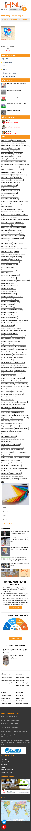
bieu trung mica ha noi (7, 370)
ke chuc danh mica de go (20, 330)
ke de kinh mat (17, 177)
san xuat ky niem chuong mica (19, 19)
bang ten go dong (23, 320)
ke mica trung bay (6, 404)
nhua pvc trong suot (6, 206)
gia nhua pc (15, 225)
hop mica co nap (5, 465)
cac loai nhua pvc (23, 201)
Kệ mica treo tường (6, 703)
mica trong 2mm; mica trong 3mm (10, 159)
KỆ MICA (4, 69)
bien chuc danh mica (15, 473)
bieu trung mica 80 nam (23, 373)
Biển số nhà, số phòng (22, 703)
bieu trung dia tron (6, 211)
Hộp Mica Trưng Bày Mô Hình (14, 110)
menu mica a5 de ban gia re (22, 415)
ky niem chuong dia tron (18, 211)
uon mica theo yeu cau (15, 172)
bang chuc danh (5, 478)
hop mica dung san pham (20, 354)
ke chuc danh (14, 478)
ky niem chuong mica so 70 (22, 367)
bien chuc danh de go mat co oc (9, 333)
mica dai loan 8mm (6, 241)
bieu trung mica (22, 174)
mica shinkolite (5, 259)
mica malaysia (24, 167)
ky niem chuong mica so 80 (8, 373)
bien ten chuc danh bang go (8, 307)
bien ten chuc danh (6, 441)
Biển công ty (19, 695)
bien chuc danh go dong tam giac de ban (11, 322)
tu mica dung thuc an (6, 386)
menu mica (23, 426)
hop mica (14, 468)
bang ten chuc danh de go (8, 344)
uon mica (14, 174)
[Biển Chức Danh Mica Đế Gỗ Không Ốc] (3, 85)
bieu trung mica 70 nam (7, 367)
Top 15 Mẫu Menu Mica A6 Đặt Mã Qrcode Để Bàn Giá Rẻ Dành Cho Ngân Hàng (20, 539)
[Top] (26, 821)
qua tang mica (20, 378)
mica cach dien (5, 230)
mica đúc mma (5, 148)
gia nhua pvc (4, 204)
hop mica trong (19, 352)
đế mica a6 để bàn (15, 148)
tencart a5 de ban (5, 407)
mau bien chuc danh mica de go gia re (11, 328)
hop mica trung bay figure (21, 349)
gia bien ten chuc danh (7, 452)
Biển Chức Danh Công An (13, 97)
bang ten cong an (21, 447)
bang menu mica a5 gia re (18, 404)
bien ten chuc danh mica (7, 439)
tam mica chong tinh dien (18, 233)
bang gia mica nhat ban (19, 254)
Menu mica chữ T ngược (22, 685)
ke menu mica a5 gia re (17, 412)
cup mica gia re (21, 365)
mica (2, 481)
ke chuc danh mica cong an (8, 447)
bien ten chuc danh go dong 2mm (10, 299)
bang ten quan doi (15, 460)
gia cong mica (5, 172)
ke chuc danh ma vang (23, 280)
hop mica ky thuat (6, 468)
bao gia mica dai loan (6, 243)
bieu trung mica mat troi (7, 222)
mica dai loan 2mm (6, 238)
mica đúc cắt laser (6, 140)
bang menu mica (5, 426)
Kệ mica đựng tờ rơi (6, 701)
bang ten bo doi (5, 460)
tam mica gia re (5, 167)
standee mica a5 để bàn (7, 415)
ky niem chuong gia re (19, 370)
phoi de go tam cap (6, 338)
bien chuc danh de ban (7, 349)
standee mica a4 (17, 423)
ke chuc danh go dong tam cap (9, 317)
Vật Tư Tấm (5, 59)
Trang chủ (6, 19)
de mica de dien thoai (6, 272)
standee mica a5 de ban (18, 407)
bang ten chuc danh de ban (22, 164)
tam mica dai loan (18, 243)
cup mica (25, 214)
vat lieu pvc (12, 204)
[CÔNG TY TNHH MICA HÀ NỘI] (15, 5)
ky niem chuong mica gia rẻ (8, 378)
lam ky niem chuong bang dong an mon (11, 209)
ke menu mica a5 (5, 412)
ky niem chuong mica (23, 219)
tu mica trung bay (22, 402)
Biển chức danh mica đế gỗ (8, 680)
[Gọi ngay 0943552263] (4, 827)
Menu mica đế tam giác (22, 682)
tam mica (20, 169)
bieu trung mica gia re (7, 177)
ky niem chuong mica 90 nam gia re (10, 182)
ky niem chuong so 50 (7, 381)
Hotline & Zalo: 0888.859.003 (13, 128)
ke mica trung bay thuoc (7, 399)
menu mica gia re (5, 262)
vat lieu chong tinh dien (16, 230)
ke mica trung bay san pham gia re (10, 270)
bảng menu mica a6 (16, 431)
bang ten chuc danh (17, 476)
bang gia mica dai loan (18, 235)
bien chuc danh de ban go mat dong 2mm (12, 296)
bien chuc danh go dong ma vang (9, 285)
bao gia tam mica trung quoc (8, 246)
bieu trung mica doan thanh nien (9, 198)
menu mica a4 (15, 262)
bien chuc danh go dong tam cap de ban (11, 309)
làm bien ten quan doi (6, 463)
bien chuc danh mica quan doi (22, 457)
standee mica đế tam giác (21, 428)
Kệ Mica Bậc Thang (6, 695)
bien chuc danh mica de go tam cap (10, 341)
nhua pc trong (5, 227)
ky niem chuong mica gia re (8, 365)
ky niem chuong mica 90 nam (9, 188)
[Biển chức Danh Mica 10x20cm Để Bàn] (3, 105)
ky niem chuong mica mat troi (9, 217)
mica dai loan (13, 169)
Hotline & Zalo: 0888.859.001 (13, 133)
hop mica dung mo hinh (7, 362)
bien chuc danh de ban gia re (8, 280)
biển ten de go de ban (6, 330)
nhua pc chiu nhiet (6, 225)
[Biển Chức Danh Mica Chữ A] (3, 92)
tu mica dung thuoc (13, 396)
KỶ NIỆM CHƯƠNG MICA (9, 73)
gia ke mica (25, 389)
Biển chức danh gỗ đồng (7, 682)
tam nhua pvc (19, 204)
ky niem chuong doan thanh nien (9, 201)
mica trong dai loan (6, 235)
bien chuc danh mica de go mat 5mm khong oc (13, 346)
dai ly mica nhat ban (6, 256)
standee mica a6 (5, 431)
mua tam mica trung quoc (8, 248)
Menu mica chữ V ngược (22, 677)
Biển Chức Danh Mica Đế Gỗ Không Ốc (16, 83)
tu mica (3, 389)
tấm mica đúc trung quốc (7, 143)
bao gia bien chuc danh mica (8, 436)
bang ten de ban (19, 439)
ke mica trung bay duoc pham (9, 402)
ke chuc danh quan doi (7, 457)
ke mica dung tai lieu (6, 394)
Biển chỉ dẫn (19, 701)
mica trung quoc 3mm (7, 251)
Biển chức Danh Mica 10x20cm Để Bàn (16, 103)
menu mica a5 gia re (19, 410)
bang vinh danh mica (16, 214)
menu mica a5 (5, 420)
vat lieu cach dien (5, 233)
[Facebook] (15, 786)
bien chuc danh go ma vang (8, 288)
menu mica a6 (15, 433)
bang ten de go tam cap (18, 338)
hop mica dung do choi (7, 359)
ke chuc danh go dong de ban (8, 291)
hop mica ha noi (18, 357)
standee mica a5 (18, 153)
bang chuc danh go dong (7, 325)
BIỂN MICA (19, 692)
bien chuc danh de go (6, 336)
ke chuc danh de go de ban (20, 336)
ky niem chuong (5, 214)
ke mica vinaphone (6, 391)
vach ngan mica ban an (7, 164)
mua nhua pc (22, 225)
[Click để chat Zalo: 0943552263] (4, 822)
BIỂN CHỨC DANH (7, 62)
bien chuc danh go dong (7, 304)
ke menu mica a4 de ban (16, 420)
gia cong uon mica (6, 174)
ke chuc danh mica (20, 455)
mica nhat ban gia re (6, 254)
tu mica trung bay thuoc (21, 383)
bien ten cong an (5, 449)
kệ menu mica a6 (5, 433)
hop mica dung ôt (18, 359)
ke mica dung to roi (18, 394)
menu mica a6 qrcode (7, 151)
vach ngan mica (24, 159)
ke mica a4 (4, 396)
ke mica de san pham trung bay (9, 264)
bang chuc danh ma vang (7, 283)
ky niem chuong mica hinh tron (9, 219)
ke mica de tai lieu (17, 391)
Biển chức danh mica (6, 677)
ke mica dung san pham (7, 267)
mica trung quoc (15, 167)
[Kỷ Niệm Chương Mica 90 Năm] (8, 35)
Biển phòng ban (20, 698)
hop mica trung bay (20, 362)
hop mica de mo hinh (6, 354)
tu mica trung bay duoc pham (21, 386)
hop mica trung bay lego (7, 352)
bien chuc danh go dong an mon (9, 315)
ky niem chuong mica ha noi (8, 375)
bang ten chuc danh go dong (8, 293)
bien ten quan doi (18, 463)
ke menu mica (15, 426)
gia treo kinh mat (5, 180)
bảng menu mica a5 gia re (8, 418)
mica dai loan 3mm (17, 241)
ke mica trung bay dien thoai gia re (10, 275)
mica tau (16, 251)
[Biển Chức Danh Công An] (3, 98)
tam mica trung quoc (21, 248)
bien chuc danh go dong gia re (9, 312)
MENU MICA (5, 66)
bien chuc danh (5, 473)
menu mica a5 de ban (7, 410)
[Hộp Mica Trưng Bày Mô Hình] (3, 112)
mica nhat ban (5, 169)
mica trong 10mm (6, 156)
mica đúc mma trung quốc (19, 140)
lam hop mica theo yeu (7, 357)
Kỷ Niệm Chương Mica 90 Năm (7, 47)
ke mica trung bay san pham (13, 389)
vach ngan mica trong (20, 161)
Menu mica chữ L (20, 680)
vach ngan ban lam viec (7, 161)
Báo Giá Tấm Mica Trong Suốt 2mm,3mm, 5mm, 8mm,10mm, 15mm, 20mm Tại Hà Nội (18, 559)
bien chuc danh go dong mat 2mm (10, 301)
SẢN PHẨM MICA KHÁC (8, 76)
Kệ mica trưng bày (5, 698)
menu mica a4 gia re (6, 423)
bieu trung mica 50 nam (7, 383)
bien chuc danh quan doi (21, 470)
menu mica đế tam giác (7, 428)
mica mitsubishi (17, 256)
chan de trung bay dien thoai (8, 278)
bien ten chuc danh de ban (21, 452)
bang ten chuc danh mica (7, 455)
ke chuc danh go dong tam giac (9, 320)
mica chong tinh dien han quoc (18, 227)
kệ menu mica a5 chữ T (22, 418)
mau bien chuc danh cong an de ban (10, 444)
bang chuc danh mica (15, 259)
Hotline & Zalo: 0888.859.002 (13, 122)
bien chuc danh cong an (17, 449)
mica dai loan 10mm (17, 238)
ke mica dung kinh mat (17, 180)
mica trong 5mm (16, 156)
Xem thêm (15, 607)
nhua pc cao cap (19, 222)
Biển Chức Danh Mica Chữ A (14, 90)
